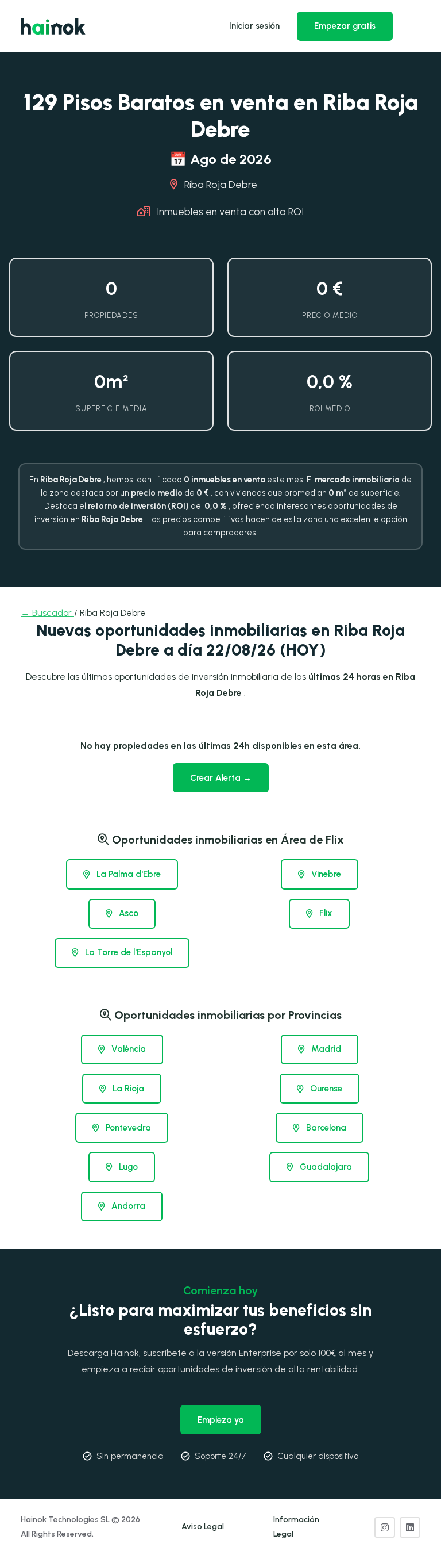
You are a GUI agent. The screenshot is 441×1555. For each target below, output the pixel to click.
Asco (127, 913)
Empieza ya (221, 1420)
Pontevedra (127, 1128)
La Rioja (127, 1088)
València (127, 1049)
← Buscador (47, 612)
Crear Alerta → (221, 778)
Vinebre (325, 874)
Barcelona (325, 1128)
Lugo (127, 1167)
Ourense (325, 1088)
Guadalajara (324, 1167)
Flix (324, 913)
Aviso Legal (202, 1526)
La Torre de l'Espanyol (127, 952)
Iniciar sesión (254, 26)
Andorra (127, 1206)
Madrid (325, 1049)
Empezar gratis (345, 26)
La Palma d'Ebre (127, 874)
